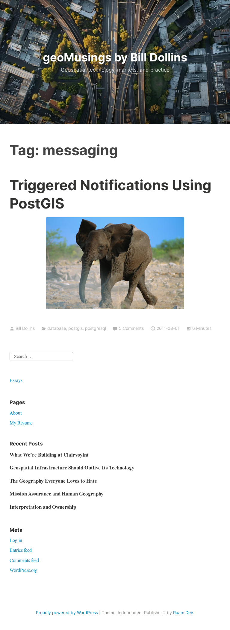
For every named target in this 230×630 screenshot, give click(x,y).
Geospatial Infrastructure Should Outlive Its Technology (72, 467)
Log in (16, 540)
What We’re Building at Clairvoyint (49, 454)
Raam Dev (183, 612)
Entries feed (21, 550)
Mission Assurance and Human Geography (57, 493)
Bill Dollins (25, 328)
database (56, 328)
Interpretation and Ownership (43, 506)
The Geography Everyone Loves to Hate (53, 480)
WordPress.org (23, 570)
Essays (16, 380)
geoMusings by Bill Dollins (115, 57)
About (16, 413)
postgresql (95, 328)
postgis (75, 328)
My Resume (21, 422)
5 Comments (131, 328)
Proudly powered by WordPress (67, 612)
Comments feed (24, 560)
